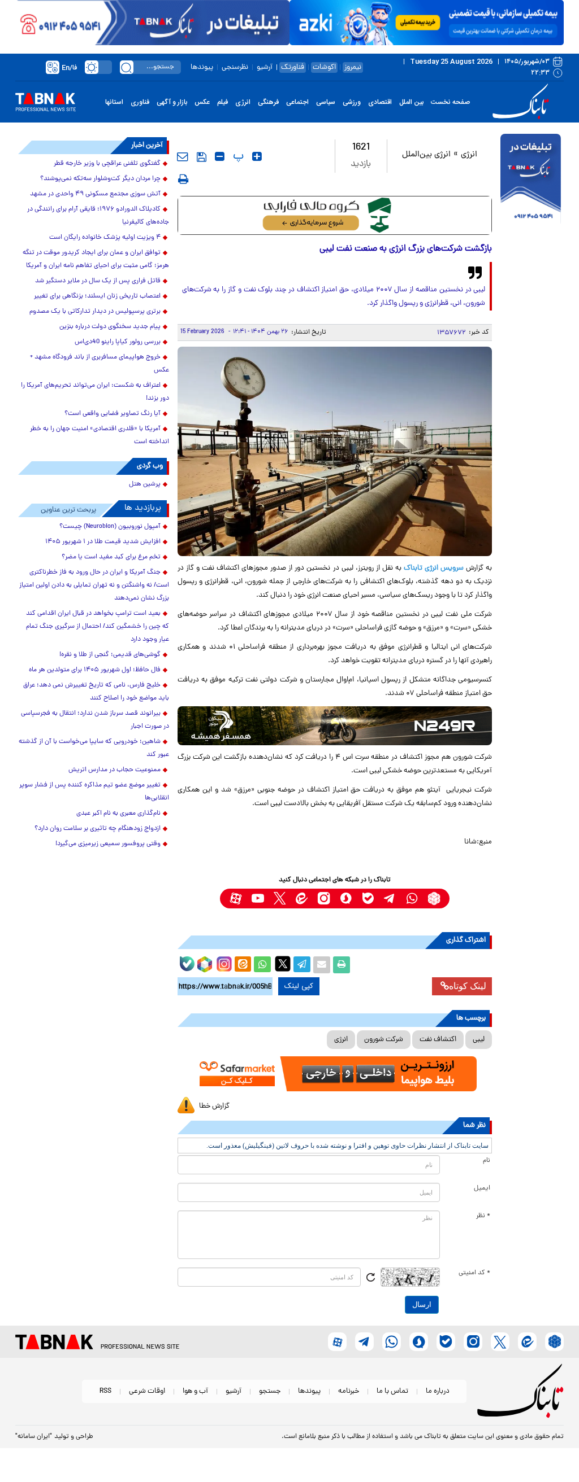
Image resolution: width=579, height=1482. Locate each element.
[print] (183, 179)
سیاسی (325, 102)
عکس (202, 102)
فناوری (140, 102)
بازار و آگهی (172, 102)
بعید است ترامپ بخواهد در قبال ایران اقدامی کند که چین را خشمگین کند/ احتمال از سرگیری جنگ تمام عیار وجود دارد (97, 627)
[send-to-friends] (182, 156)
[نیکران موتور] (335, 725)
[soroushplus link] (346, 898)
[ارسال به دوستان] (321, 964)
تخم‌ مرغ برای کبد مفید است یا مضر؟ (111, 557)
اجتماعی (297, 102)
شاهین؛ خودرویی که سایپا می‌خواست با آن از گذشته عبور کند (94, 748)
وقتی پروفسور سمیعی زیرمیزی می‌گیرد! (108, 844)
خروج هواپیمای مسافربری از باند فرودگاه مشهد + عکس (99, 363)
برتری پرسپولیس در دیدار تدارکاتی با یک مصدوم (95, 312)
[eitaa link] (302, 898)
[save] (201, 157)
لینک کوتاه (467, 986)
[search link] (126, 67)
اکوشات (324, 67)
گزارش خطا (214, 1106)
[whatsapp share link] (262, 964)
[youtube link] (257, 898)
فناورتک (292, 67)
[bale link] (368, 898)
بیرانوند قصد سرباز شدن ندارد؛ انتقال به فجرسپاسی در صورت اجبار (95, 720)
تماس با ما (392, 1391)
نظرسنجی (235, 67)
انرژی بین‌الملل (426, 154)
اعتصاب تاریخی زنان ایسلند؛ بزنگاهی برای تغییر (97, 296)
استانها (114, 102)
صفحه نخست (450, 102)
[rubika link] (434, 898)
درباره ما (438, 1391)
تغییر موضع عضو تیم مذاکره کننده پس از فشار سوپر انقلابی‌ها (94, 791)
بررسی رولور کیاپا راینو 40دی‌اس (118, 342)
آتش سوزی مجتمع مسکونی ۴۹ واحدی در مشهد (95, 194)
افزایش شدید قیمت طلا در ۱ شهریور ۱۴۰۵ (103, 542)
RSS (105, 1391)
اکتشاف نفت (438, 1039)
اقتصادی (380, 102)
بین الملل (411, 102)
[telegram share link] (301, 964)
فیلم (222, 102)
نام (486, 1161)
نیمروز (352, 67)
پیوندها (202, 67)
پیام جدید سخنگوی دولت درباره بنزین (110, 327)
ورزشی (352, 102)
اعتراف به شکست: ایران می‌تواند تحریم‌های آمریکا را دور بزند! (95, 392)
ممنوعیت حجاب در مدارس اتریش (114, 770)
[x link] (280, 898)
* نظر (483, 1216)
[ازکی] (427, 22)
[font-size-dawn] (219, 156)
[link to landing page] (522, 102)
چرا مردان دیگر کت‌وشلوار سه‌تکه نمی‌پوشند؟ (100, 179)
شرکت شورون (383, 1039)
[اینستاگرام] (222, 962)
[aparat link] (235, 898)
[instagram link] (324, 898)
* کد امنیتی (474, 1273)
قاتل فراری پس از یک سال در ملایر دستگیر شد (98, 281)
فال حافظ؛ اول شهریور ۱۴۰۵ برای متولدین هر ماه (95, 670)
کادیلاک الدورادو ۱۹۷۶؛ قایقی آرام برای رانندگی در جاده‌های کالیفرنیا (98, 216)
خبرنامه (348, 1391)
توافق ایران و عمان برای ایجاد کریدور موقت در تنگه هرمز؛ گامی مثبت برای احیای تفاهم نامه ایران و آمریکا (96, 259)
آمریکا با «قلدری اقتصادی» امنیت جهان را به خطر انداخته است (99, 435)
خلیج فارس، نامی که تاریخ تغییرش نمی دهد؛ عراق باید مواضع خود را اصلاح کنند (96, 691)
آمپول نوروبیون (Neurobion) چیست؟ (110, 527)
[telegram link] (390, 898)
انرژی (242, 102)
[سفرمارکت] (335, 1073)
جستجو (269, 1391)
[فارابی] (335, 215)
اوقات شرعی (147, 1391)
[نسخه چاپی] (341, 964)
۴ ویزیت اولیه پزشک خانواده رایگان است (105, 238)
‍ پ (237, 156)
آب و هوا (195, 1391)
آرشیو (265, 67)
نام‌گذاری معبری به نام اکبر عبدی (118, 813)
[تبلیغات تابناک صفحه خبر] (530, 180)
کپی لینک (298, 986)
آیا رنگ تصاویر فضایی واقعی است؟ (112, 414)
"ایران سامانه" (33, 1437)
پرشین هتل (145, 484)
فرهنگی (268, 102)
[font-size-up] (257, 156)
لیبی (479, 1039)
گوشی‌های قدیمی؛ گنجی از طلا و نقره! (110, 655)
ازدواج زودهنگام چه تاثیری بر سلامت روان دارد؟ (97, 829)
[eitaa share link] (242, 964)
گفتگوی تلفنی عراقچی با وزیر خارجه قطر (107, 164)
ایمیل (482, 1188)
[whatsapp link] (412, 898)
